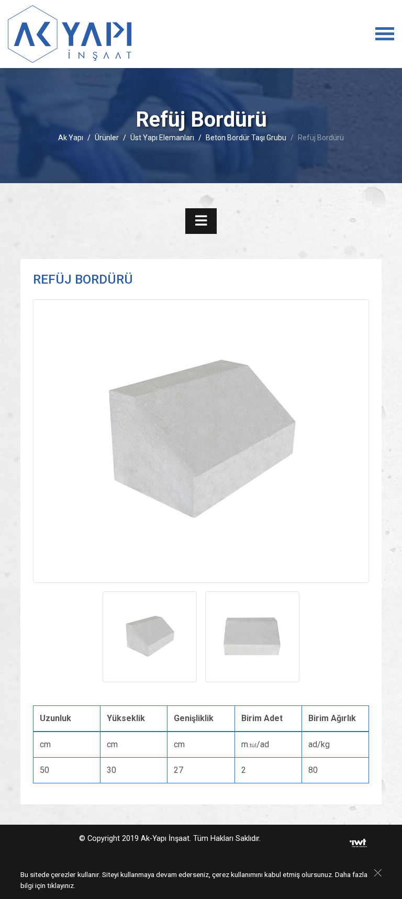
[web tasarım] (358, 842)
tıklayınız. (61, 885)
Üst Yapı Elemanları (162, 137)
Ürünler (107, 137)
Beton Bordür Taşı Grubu (246, 137)
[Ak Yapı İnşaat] (70, 34)
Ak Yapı (70, 137)
